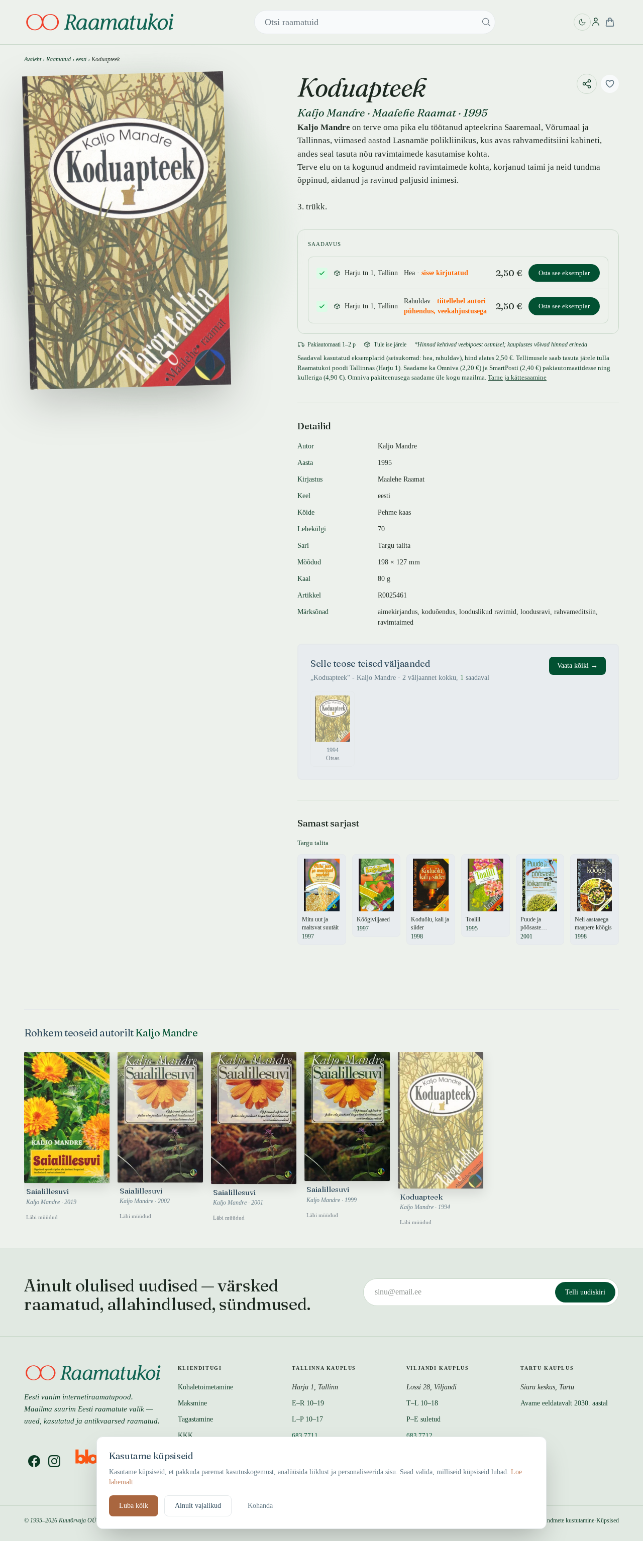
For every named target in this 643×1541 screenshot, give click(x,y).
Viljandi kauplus (437, 1368)
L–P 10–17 (307, 1419)
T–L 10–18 (422, 1403)
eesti (81, 59)
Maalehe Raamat (414, 112)
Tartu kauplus (547, 1368)
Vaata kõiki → (577, 665)
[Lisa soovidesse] (610, 84)
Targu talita (394, 545)
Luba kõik (133, 1505)
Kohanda (260, 1505)
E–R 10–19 (308, 1403)
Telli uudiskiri (585, 1292)
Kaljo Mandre (331, 112)
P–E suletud (423, 1419)
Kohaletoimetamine (205, 1387)
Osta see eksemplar (564, 273)
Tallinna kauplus (324, 1368)
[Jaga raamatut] (587, 84)
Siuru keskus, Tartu (547, 1387)
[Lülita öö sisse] (582, 22)
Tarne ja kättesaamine (517, 377)
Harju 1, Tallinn (315, 1387)
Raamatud (58, 59)
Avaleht (32, 59)
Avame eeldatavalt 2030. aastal (564, 1403)
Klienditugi (200, 1368)
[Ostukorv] (610, 22)
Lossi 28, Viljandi (431, 1387)
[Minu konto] (596, 22)
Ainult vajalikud (198, 1505)
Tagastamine (195, 1419)
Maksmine (192, 1403)
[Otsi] (486, 22)
